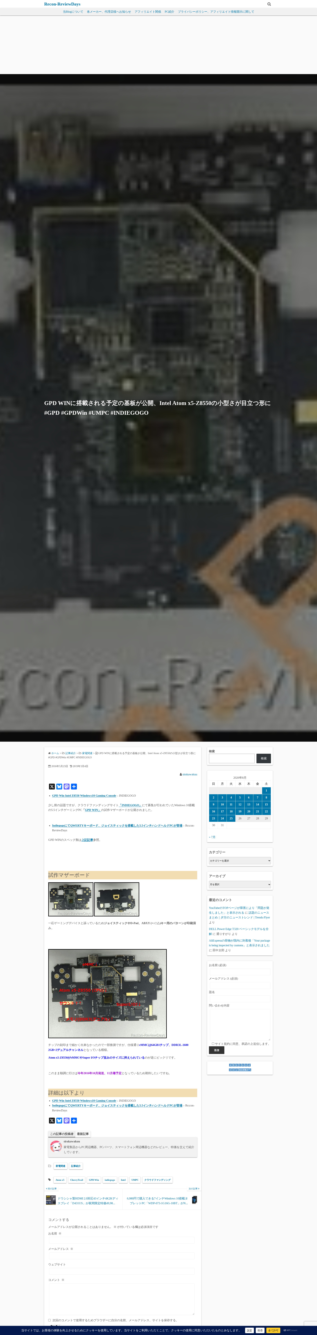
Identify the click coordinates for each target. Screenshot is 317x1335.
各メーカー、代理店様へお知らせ (109, 11)
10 (222, 804)
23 (213, 818)
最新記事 (83, 1133)
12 (239, 804)
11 (231, 804)
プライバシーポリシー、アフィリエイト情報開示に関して (216, 11)
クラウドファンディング (157, 1180)
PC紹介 (169, 11)
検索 (212, 751)
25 (231, 818)
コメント (56, 1279)
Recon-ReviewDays (62, 4)
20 (248, 811)
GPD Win (94, 1180)
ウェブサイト (57, 1264)
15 (266, 804)
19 (239, 811)
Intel (123, 1180)
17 (222, 811)
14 (257, 804)
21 (257, 811)
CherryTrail (76, 1180)
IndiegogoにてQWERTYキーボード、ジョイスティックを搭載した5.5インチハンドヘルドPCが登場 (117, 825)
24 (222, 818)
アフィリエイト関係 (148, 11)
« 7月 (212, 837)
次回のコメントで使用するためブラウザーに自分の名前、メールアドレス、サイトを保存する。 (115, 1320)
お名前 (54, 1233)
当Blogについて (73, 11)
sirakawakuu (190, 774)
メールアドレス (60, 1248)
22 (266, 811)
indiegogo (110, 1180)
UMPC (135, 1180)
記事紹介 (76, 1166)
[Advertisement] (158, 46)
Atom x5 (60, 1180)
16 (213, 811)
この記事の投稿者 (62, 1133)
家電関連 (87, 753)
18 (231, 811)
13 (248, 804)
